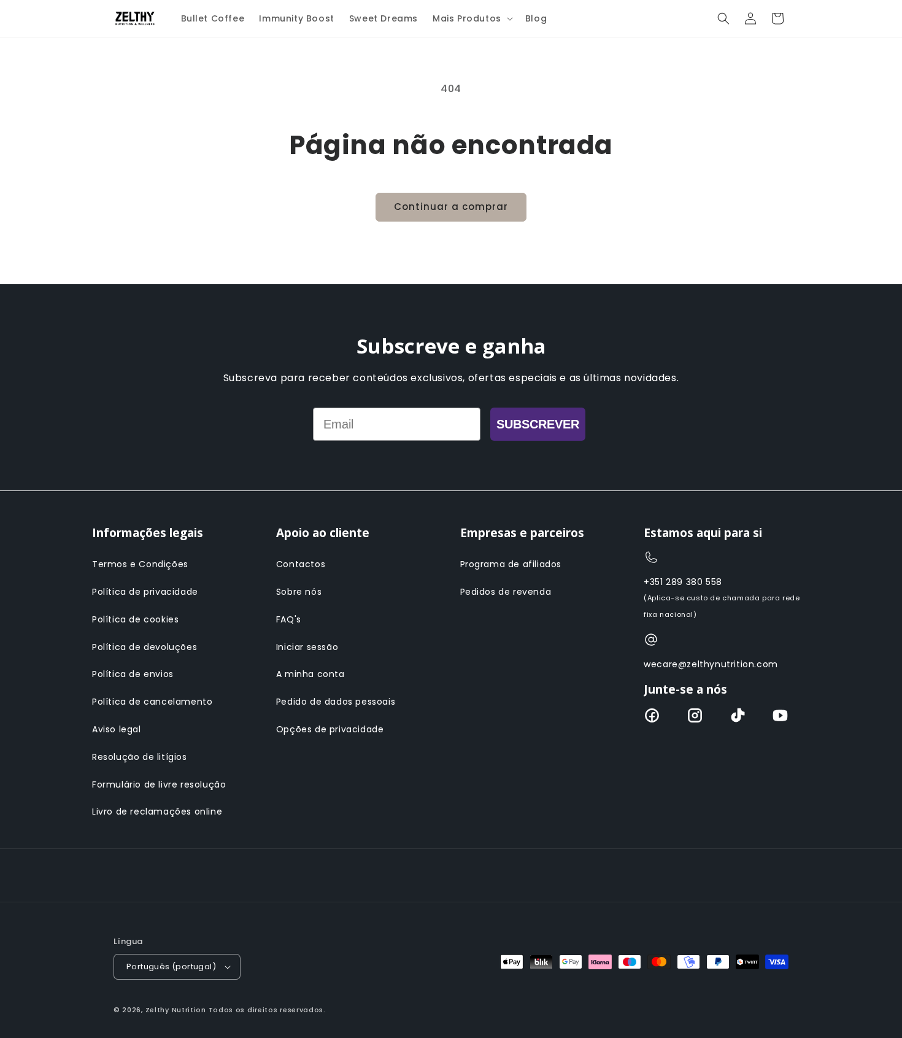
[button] (471, 18)
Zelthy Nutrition (175, 1010)
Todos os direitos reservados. (267, 1010)
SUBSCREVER (537, 424)
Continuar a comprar (451, 206)
